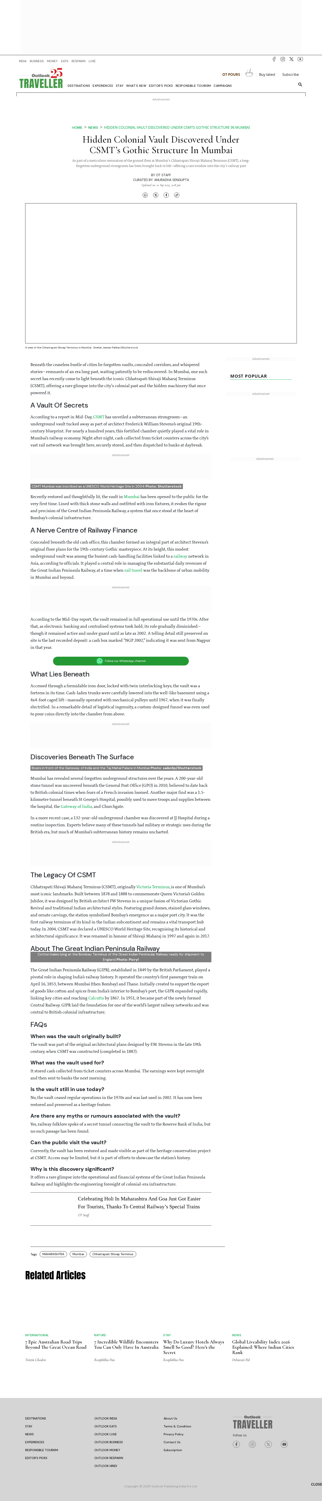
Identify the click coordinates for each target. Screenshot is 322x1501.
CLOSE (316, 1484)
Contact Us (172, 1442)
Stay (120, 86)
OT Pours (231, 74)
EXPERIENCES (34, 1442)
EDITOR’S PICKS (36, 1458)
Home (77, 127)
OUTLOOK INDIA (105, 1419)
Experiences (103, 86)
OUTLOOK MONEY (107, 1450)
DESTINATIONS (35, 1419)
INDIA (23, 61)
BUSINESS (37, 61)
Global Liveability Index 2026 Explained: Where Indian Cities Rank (263, 1347)
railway (180, 556)
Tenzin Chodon (35, 1360)
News (93, 127)
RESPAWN (78, 61)
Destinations (79, 86)
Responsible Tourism (193, 86)
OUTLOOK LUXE (105, 1434)
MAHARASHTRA (53, 1254)
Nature (100, 1335)
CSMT (98, 417)
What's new (136, 86)
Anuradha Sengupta (171, 180)
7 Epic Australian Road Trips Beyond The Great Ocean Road (56, 1344)
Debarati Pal (241, 1360)
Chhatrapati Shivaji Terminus (112, 1254)
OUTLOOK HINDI (105, 1466)
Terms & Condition (177, 1426)
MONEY (52, 61)
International (37, 1335)
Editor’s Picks (161, 86)
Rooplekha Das (104, 1360)
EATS (64, 61)
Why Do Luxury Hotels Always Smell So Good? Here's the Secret (193, 1347)
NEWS (29, 1434)
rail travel (133, 570)
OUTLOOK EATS (105, 1426)
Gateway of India (76, 807)
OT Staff (163, 175)
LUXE (92, 61)
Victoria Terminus (153, 887)
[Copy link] (177, 195)
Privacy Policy (174, 1434)
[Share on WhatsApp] (145, 195)
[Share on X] (156, 195)
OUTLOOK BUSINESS (108, 1442)
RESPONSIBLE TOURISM (41, 1450)
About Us (170, 1419)
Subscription (173, 1450)
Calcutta (96, 998)
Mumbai (132, 497)
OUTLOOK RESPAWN (108, 1458)
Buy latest (267, 74)
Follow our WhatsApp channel (125, 661)
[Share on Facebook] (166, 195)
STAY (28, 1426)
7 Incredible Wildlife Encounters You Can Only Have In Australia (126, 1344)
